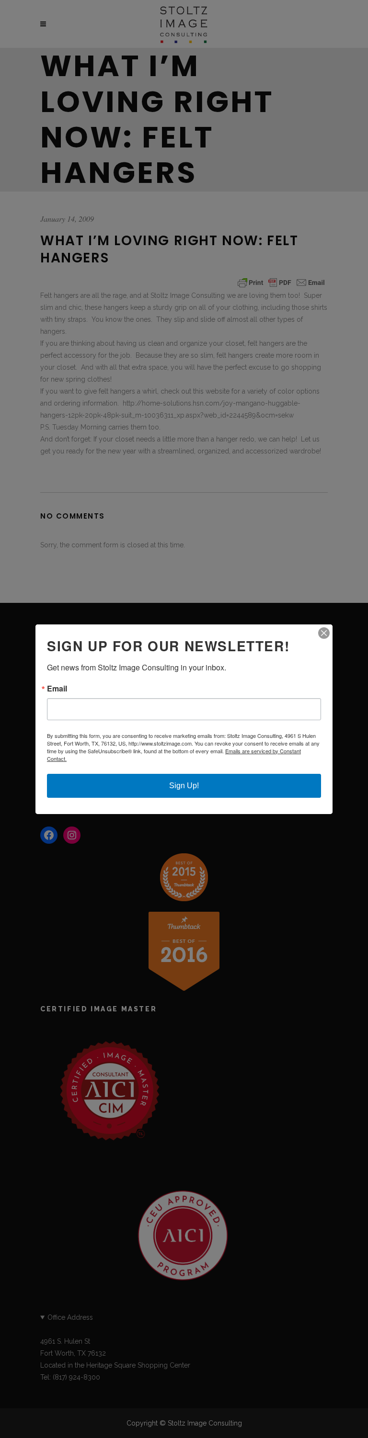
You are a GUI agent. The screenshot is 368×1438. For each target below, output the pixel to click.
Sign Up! (184, 785)
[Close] (324, 633)
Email (57, 688)
